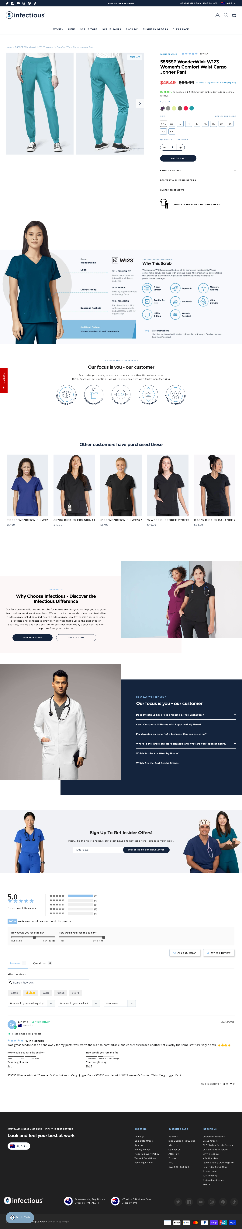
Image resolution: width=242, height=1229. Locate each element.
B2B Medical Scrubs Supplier (219, 1145)
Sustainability (210, 1175)
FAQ (170, 1162)
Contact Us (174, 1149)
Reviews (173, 1136)
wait (46, 992)
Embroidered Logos (213, 1180)
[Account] (217, 15)
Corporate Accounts (214, 1136)
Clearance (181, 29)
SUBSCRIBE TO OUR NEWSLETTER (146, 850)
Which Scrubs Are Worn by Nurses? (158, 753)
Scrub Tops (89, 29)
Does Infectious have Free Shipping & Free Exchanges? (170, 714)
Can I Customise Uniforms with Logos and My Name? (168, 724)
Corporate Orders (144, 1141)
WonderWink (168, 54)
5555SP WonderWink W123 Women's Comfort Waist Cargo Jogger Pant (54, 47)
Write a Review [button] (220, 953)
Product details (171, 170)
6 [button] (138, 149)
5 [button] (134, 149)
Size (162, 116)
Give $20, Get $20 (178, 1167)
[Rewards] (20, 1217)
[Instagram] (23, 3)
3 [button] (125, 149)
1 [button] (117, 149)
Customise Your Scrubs (215, 1149)
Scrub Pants (111, 29)
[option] (121, 3)
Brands (206, 1184)
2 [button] (121, 149)
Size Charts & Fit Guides (181, 1141)
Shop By (132, 29)
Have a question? (143, 1162)
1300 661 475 (210, 3)
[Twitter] (7, 3)
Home (9, 47)
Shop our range (32, 638)
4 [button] (130, 149)
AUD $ (229, 3)
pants (61, 992)
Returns (138, 1145)
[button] (225, 1083)
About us (173, 1145)
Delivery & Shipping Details (178, 180)
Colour (165, 101)
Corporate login (190, 3)
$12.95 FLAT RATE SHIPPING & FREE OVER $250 (121, 3)
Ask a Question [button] (187, 953)
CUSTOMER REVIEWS (172, 190)
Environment (210, 1171)
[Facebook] (12, 3)
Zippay (172, 1158)
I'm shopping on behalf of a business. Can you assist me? (171, 733)
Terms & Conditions (145, 1158)
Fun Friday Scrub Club (215, 1167)
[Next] (140, 103)
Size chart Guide (225, 116)
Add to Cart (178, 158)
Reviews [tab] (14, 963)
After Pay (173, 1154)
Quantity (174, 139)
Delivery (139, 1136)
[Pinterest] (29, 3)
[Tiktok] (35, 3)
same (14, 992)
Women (58, 29)
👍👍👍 (31, 992)
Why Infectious (211, 1154)
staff (75, 992)
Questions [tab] (40, 963)
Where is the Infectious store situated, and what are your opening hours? (181, 743)
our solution (76, 638)
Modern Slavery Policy (146, 1154)
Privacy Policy (142, 1149)
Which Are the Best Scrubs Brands (157, 762)
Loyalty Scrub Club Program (218, 1162)
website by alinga (59, 1221)
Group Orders (210, 1141)
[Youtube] (18, 3)
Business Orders (155, 29)
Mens (72, 29)
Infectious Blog (211, 1158)
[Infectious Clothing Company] (25, 15)
